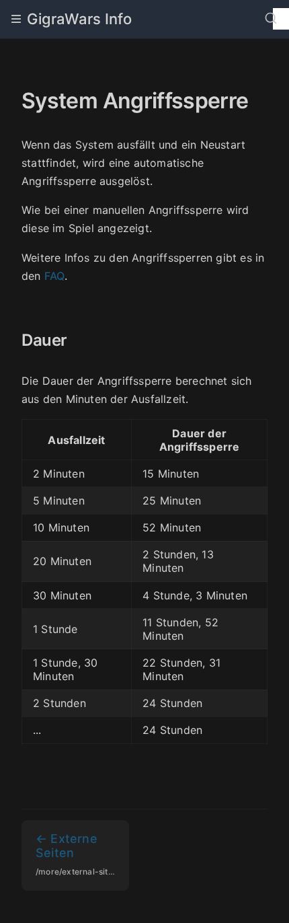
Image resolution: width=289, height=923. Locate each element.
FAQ (54, 276)
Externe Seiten (82, 854)
